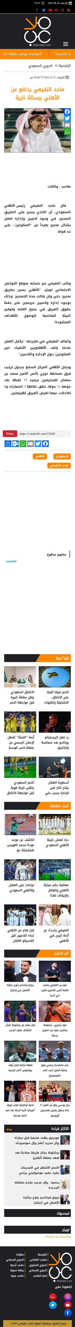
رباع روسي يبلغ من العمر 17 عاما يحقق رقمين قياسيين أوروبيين (55, 1110)
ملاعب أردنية (17, 1265)
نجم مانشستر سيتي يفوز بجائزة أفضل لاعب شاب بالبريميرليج (55, 1070)
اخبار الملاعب (40, 1276)
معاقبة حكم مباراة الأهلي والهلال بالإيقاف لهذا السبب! (56, 890)
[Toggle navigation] (65, 44)
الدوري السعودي (40, 66)
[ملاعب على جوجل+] (56, 10)
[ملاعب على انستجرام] (63, 10)
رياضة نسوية (17, 1270)
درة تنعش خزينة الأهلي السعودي (57, 842)
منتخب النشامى (38, 1260)
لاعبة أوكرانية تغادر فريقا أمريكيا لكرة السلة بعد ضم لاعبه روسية (20, 1110)
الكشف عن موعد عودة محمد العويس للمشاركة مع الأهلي (20, 845)
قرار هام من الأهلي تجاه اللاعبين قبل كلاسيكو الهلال (20, 935)
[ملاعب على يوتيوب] (50, 10)
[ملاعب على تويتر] (44, 10)
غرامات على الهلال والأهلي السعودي (21, 888)
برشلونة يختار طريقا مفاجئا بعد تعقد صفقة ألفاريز (37, 1155)
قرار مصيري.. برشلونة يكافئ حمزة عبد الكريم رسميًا (54, 1030)
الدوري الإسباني (38, 1270)
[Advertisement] (37, 248)
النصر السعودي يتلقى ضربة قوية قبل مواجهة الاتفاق (20, 788)
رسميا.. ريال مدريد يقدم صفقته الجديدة (37, 1185)
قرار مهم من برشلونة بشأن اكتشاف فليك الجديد (20, 1028)
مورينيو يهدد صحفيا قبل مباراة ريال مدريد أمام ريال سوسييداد (37, 1140)
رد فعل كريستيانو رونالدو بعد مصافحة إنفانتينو (55, 742)
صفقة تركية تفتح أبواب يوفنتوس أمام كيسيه (20, 1068)
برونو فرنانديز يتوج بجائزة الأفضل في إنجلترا (20, 988)
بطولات (20, 1254)
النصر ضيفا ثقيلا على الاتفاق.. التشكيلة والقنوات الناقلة (56, 697)
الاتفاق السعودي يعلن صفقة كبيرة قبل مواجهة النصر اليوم (22, 697)
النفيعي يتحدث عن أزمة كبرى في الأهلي (56, 935)
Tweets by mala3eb (58, 1236)
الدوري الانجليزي (38, 1265)
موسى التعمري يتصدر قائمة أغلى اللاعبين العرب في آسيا (55, 990)
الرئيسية (65, 66)
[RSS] (69, 10)
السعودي (62, 456)
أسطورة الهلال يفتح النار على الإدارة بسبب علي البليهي (57, 788)
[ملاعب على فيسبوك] (38, 10)
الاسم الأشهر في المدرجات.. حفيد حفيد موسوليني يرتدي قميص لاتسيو (39, 1173)
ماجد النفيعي (42, 206)
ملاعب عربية (17, 1276)
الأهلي (10, 206)
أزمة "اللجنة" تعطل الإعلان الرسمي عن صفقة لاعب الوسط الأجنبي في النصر (21, 742)
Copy (10, 433)
